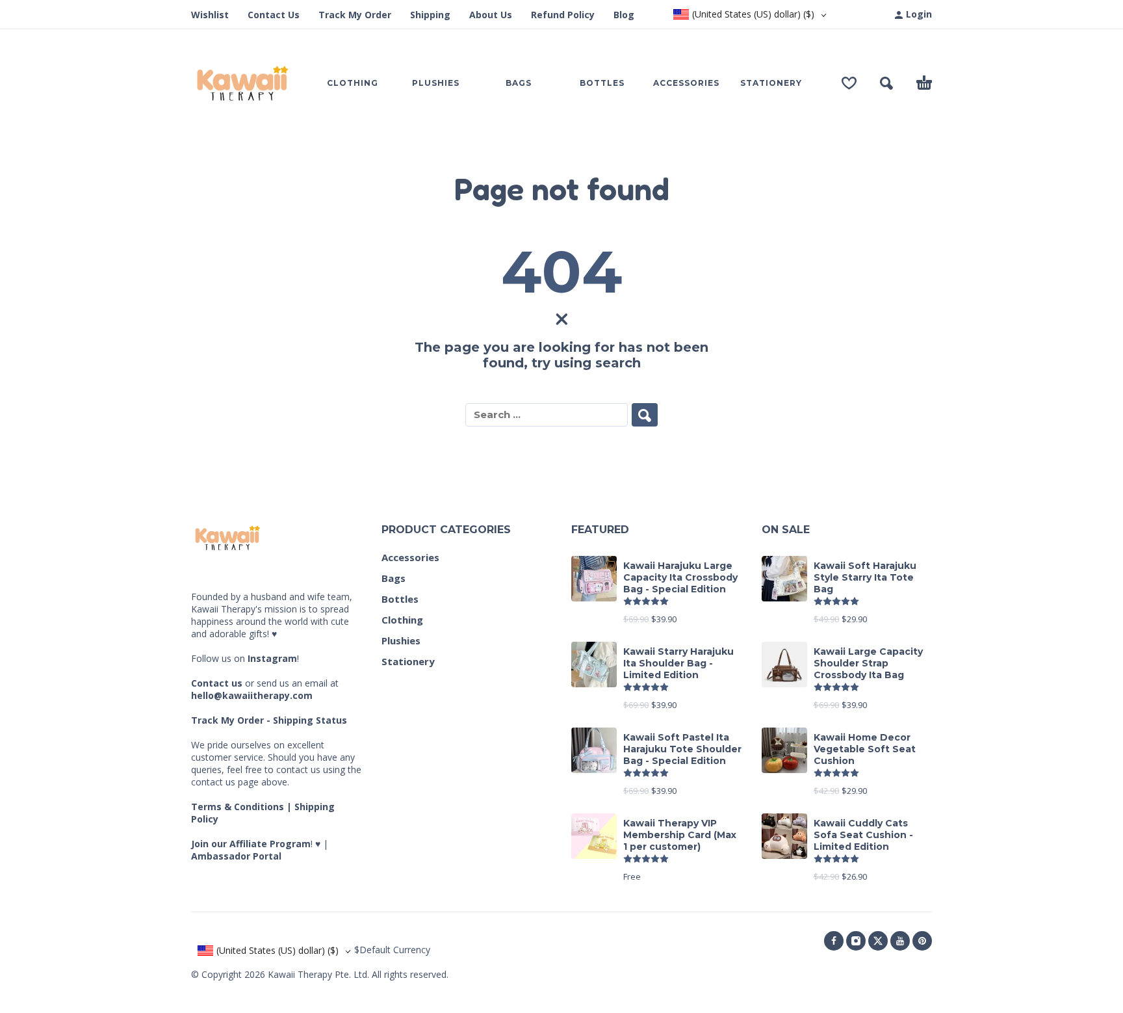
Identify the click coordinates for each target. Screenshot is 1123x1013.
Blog (623, 14)
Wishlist (210, 14)
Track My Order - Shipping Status (269, 720)
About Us (490, 14)
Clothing (402, 619)
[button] (886, 83)
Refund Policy (563, 14)
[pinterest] (922, 941)
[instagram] (856, 941)
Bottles (400, 599)
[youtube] (900, 941)
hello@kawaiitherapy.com (252, 695)
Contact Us (274, 14)
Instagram (272, 658)
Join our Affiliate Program (251, 843)
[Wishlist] (849, 83)
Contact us (216, 683)
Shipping (430, 14)
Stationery (408, 661)
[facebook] (834, 941)
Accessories (410, 557)
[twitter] (878, 941)
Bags (393, 578)
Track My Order (354, 14)
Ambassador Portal (236, 856)
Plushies (400, 640)
